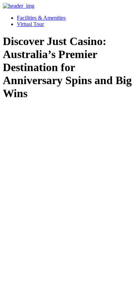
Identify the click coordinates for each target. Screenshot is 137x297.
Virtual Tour (30, 24)
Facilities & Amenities (41, 18)
